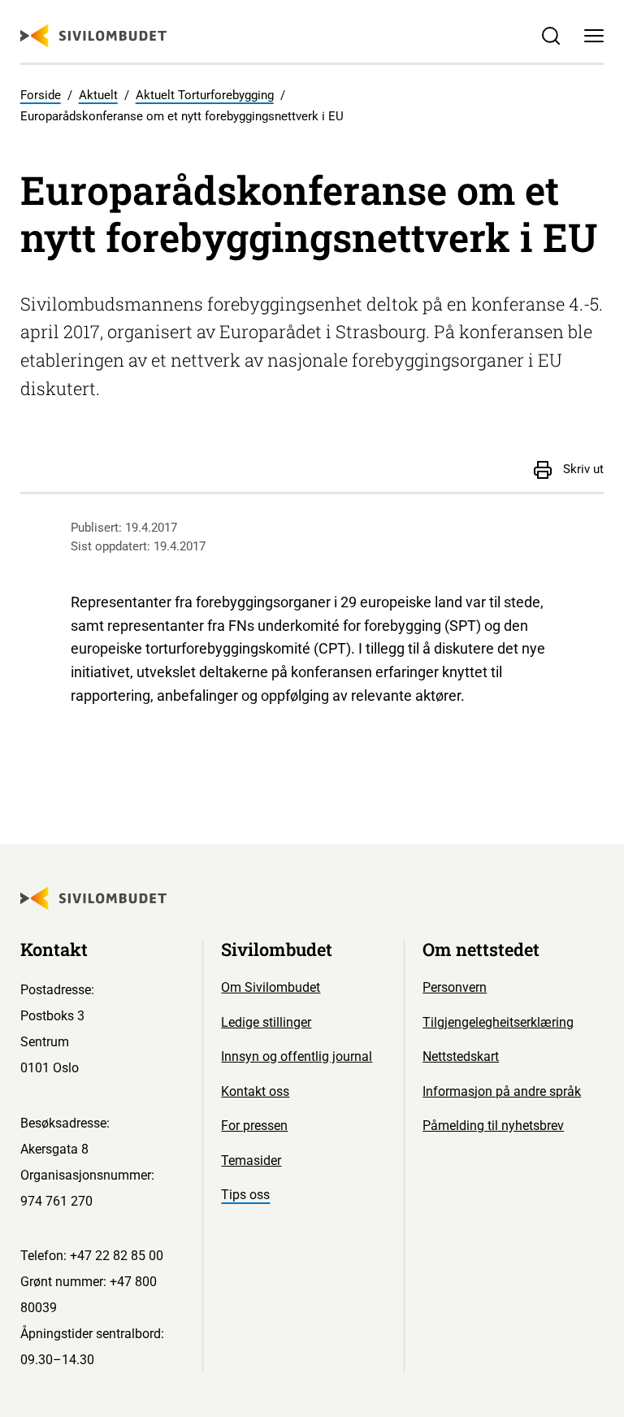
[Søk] (550, 36)
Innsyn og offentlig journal (296, 1056)
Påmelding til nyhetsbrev (493, 1125)
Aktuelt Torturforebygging (205, 95)
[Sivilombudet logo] (93, 35)
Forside (40, 95)
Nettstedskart (460, 1056)
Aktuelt (98, 95)
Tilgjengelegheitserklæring (498, 1022)
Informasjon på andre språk (501, 1091)
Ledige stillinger (266, 1022)
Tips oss (245, 1194)
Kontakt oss (255, 1091)
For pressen (254, 1125)
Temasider (251, 1160)
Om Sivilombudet (270, 987)
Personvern (454, 987)
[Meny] (594, 36)
